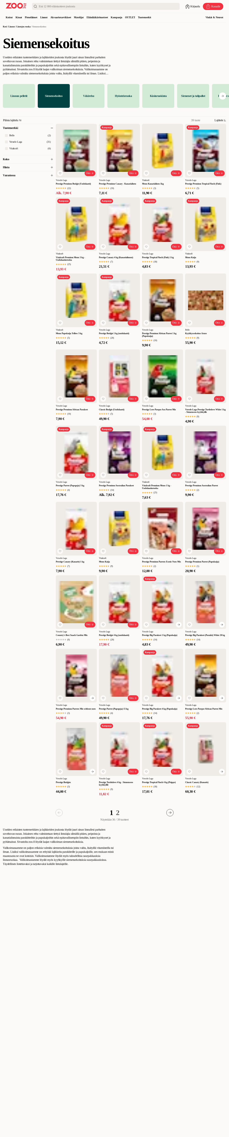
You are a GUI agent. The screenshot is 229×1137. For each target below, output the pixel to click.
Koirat (9, 17)
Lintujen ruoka (23, 26)
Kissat (19, 17)
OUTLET (130, 17)
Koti (5, 26)
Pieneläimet (31, 17)
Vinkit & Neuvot (214, 17)
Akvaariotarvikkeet (60, 17)
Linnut (44, 17)
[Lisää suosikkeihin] (60, 173)
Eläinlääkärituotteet (97, 17)
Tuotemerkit (144, 17)
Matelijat (79, 17)
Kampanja (116, 17)
